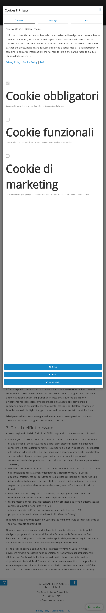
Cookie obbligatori (52, 95)
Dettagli (53, 20)
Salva (54, 367)
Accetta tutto (54, 382)
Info (86, 20)
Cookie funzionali (50, 132)
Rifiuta (53, 374)
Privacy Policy (13, 62)
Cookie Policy (30, 62)
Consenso (19, 20)
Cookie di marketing (32, 176)
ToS (42, 62)
